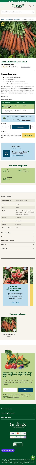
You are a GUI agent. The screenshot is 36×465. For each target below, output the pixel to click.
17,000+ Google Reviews (22, 1)
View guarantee (26, 120)
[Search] (33, 12)
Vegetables (9, 19)
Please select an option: (7, 99)
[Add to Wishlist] (32, 127)
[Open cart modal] (33, 6)
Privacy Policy (6, 396)
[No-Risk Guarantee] (15, 275)
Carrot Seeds (17, 19)
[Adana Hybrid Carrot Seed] (18, 39)
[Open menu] (2, 6)
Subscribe (25, 390)
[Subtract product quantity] (2, 127)
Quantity (3, 123)
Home (2, 19)
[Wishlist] (29, 6)
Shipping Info (28, 135)
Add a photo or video (17, 149)
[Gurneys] (18, 6)
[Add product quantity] (8, 127)
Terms (19, 463)
